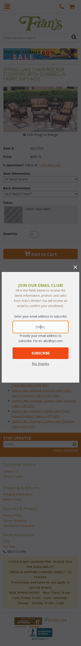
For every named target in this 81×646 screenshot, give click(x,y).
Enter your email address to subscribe (40, 316)
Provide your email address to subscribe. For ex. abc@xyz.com (40, 338)
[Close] (75, 267)
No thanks (40, 363)
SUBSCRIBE (41, 353)
